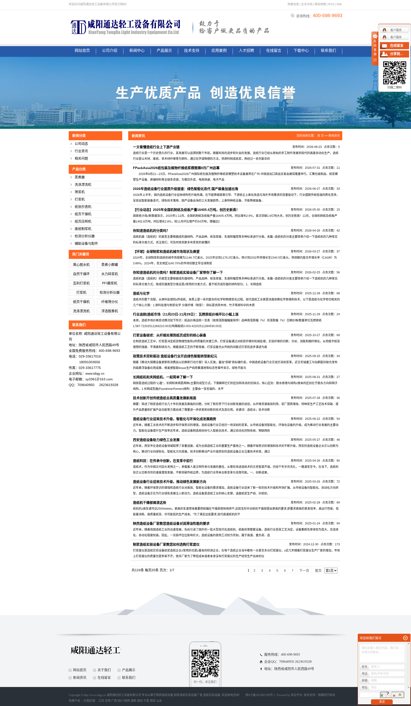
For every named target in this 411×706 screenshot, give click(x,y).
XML (339, 4)
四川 (120, 700)
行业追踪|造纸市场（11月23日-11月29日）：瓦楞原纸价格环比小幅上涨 (186, 314)
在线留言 (273, 50)
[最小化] (405, 638)
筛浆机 (80, 192)
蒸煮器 (80, 177)
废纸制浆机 (83, 229)
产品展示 (164, 50)
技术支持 (191, 50)
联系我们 (328, 50)
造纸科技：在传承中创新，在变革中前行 (163, 461)
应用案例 (219, 50)
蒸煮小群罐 (109, 264)
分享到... (396, 54)
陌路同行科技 (326, 695)
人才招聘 (246, 50)
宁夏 (146, 700)
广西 (114, 700)
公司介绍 (109, 50)
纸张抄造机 (83, 206)
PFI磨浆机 (109, 283)
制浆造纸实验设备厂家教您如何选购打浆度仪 (166, 544)
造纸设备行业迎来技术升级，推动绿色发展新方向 (169, 482)
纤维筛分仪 (109, 302)
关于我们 (104, 670)
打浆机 (80, 199)
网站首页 (82, 50)
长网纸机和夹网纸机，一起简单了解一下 (163, 377)
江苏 (101, 700)
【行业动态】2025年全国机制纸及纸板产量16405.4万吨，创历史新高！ (186, 210)
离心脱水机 (81, 264)
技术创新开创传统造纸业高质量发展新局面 (164, 398)
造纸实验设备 (211, 695)
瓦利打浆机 (81, 283)
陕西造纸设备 (164, 695)
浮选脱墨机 (109, 311)
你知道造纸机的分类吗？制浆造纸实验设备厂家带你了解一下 (178, 272)
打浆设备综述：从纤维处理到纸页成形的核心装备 (169, 335)
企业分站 (307, 4)
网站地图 (320, 4)
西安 (153, 700)
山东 (159, 700)
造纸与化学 (141, 293)
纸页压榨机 (83, 221)
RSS (331, 4)
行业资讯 (81, 151)
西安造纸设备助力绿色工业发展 (156, 440)
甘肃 (108, 700)
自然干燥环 (81, 274)
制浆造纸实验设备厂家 (188, 695)
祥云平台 (296, 695)
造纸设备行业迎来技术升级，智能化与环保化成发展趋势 (174, 419)
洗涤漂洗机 (83, 184)
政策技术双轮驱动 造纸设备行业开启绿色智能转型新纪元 (175, 356)
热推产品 (74, 700)
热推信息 (293, 4)
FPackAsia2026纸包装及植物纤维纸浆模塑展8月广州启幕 (176, 168)
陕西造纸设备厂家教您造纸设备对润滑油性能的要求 (171, 523)
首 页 (320, 135)
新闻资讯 (334, 135)
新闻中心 (137, 50)
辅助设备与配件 (86, 243)
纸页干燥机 (83, 214)
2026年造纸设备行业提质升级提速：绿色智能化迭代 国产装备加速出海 (185, 189)
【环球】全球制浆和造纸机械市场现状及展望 (166, 251)
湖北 (140, 700)
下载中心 (301, 50)
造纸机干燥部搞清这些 (149, 502)
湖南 (133, 700)
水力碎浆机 (109, 274)
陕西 (127, 700)
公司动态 (81, 143)
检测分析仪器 (85, 236)
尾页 (318, 570)
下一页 (304, 570)
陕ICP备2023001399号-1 (260, 695)
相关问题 (81, 158)
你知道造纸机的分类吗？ (151, 230)
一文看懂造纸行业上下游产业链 (156, 147)
